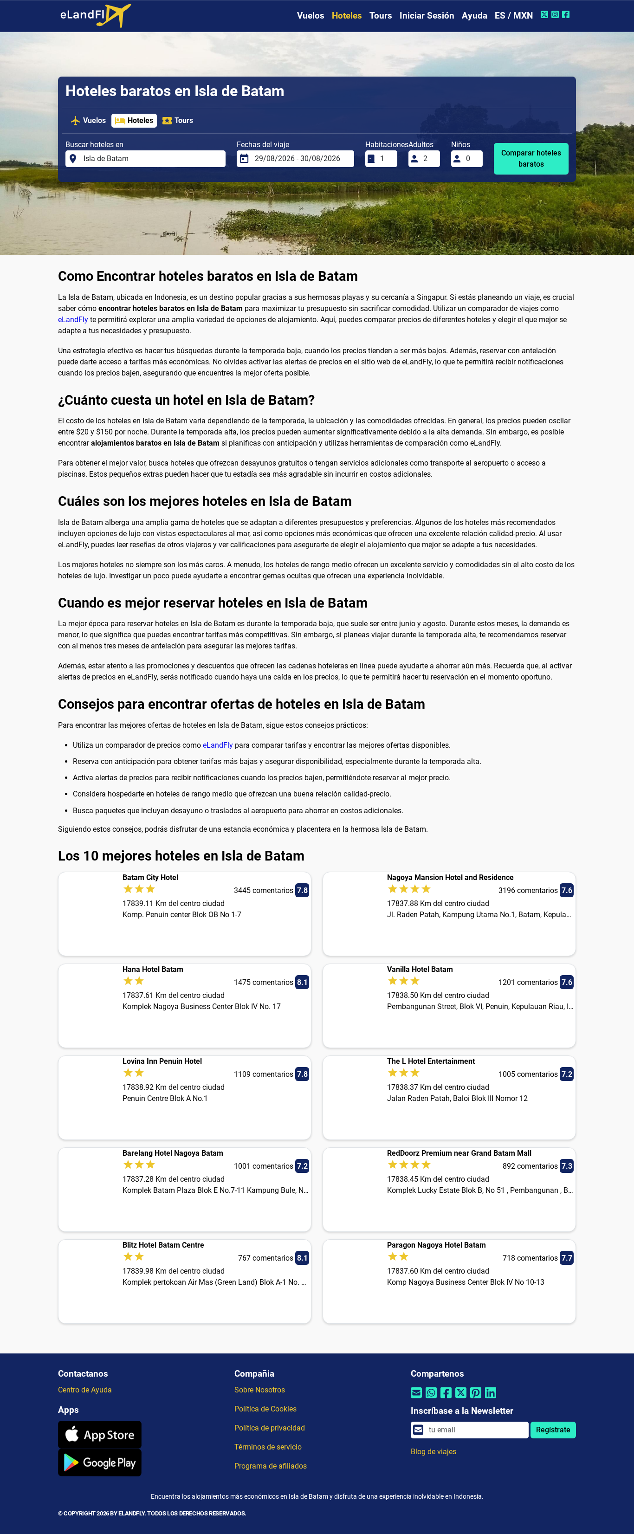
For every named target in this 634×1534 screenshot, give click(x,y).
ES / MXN (514, 15)
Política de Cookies (265, 1409)
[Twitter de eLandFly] (545, 14)
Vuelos (310, 15)
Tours (380, 15)
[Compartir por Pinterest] (475, 1398)
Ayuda (474, 15)
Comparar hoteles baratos (531, 158)
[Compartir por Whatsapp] (431, 1398)
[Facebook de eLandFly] (567, 14)
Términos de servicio (268, 1447)
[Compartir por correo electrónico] (416, 1398)
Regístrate (553, 1429)
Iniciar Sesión (427, 15)
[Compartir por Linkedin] (490, 1398)
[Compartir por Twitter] (460, 1398)
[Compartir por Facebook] (446, 1398)
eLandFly (73, 319)
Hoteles (347, 15)
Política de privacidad (269, 1428)
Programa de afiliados (270, 1466)
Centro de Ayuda (85, 1389)
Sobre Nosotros (259, 1389)
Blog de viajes (433, 1451)
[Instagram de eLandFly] (556, 14)
